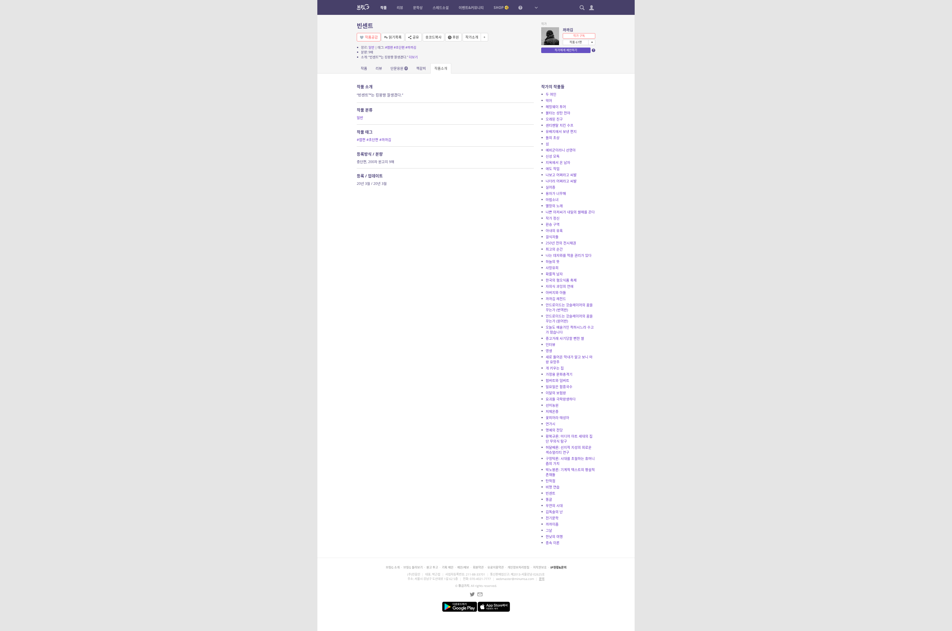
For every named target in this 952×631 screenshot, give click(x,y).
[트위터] (472, 594)
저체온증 (552, 411)
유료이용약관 (495, 567)
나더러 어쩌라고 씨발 (561, 181)
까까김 (568, 29)
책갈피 (421, 68)
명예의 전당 (554, 430)
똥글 (549, 499)
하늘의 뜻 (553, 261)
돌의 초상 (553, 137)
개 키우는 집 (555, 368)
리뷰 (379, 68)
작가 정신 (553, 218)
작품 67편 (575, 42)
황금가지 (463, 586)
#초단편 (399, 47)
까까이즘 (552, 524)
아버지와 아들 (556, 292)
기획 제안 (447, 567)
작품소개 (440, 68)
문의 (541, 579)
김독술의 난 (554, 511)
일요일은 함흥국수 (559, 386)
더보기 (413, 57)
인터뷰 (550, 344)
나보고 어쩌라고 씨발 (561, 174)
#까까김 (410, 47)
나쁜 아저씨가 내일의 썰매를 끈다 (570, 212)
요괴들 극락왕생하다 (561, 399)
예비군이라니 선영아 (561, 150)
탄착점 (550, 480)
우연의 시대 (554, 505)
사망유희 (552, 267)
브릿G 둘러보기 (413, 567)
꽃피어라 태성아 (557, 417)
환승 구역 (553, 224)
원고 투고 (432, 567)
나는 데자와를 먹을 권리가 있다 (569, 255)
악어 (549, 100)
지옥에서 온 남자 (558, 162)
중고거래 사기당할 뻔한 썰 (565, 338)
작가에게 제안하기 (566, 50)
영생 (549, 350)
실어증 (550, 187)
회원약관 (478, 567)
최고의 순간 (554, 249)
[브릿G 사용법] (520, 7)
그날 (549, 530)
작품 (364, 68)
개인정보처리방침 (518, 567)
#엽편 (389, 47)
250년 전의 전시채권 (561, 243)
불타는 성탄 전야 (558, 112)
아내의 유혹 (554, 230)
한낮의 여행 (554, 536)
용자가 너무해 (556, 193)
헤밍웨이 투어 (556, 106)
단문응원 (398, 68)
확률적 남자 (554, 274)
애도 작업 (553, 168)
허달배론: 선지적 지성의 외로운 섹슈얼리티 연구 (569, 450)
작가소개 (471, 37)
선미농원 (552, 405)
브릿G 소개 (393, 567)
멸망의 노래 (554, 205)
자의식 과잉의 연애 (559, 286)
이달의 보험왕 (556, 392)
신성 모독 (553, 156)
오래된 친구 (554, 119)
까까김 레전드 (556, 298)
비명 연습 (553, 487)
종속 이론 (553, 542)
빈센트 (550, 493)
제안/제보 (463, 567)
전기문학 (552, 518)
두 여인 (551, 94)
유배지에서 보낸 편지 (561, 131)
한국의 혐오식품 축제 (561, 280)
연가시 (550, 423)
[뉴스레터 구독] (479, 594)
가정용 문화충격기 (559, 374)
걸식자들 (552, 236)
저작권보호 (540, 567)
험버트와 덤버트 (557, 380)
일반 (371, 47)
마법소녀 (552, 199)
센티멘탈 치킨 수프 (559, 125)
